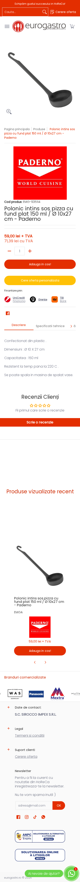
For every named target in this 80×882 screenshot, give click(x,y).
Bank (63, 299)
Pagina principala (17, 129)
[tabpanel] (40, 355)
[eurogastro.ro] (39, 26)
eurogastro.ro (12, 877)
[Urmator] (71, 326)
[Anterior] (35, 662)
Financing (19, 301)
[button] (72, 26)
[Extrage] (9, 251)
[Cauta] (44, 12)
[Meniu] (6, 26)
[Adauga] (30, 251)
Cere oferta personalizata (40, 280)
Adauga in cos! (40, 264)
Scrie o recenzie (40, 422)
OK (59, 805)
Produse (39, 129)
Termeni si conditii (29, 735)
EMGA (18, 612)
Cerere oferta (26, 756)
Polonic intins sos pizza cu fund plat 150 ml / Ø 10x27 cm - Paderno (39, 602)
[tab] (18, 326)
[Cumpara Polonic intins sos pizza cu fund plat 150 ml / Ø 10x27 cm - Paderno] (40, 566)
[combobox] (21, 12)
